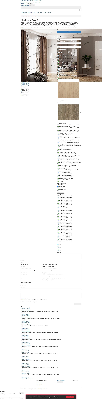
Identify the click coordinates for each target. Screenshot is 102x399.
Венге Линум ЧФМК (69, 64)
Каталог (22, 0)
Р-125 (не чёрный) (68, 236)
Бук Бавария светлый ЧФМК (74, 59)
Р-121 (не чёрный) (68, 230)
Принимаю (70, 396)
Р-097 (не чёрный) (68, 195)
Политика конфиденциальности (41, 388)
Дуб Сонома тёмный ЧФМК (69, 118)
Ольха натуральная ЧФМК (73, 143)
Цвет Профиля (60, 184)
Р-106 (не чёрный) (68, 208)
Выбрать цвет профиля (61, 183)
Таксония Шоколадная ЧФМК (74, 155)
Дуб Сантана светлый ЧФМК (74, 124)
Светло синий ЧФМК (69, 176)
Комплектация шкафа (61, 242)
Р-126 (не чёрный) (68, 237)
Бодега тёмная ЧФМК (70, 58)
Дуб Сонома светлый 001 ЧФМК (68, 128)
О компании (36, 0)
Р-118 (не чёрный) (68, 226)
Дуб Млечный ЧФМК (69, 78)
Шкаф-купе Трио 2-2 (25, 350)
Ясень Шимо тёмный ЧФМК (73, 165)
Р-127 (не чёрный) (68, 239)
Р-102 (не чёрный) (68, 203)
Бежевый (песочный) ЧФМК (73, 169)
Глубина (58, 41)
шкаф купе (22, 378)
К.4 (60, 249)
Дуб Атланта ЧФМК (69, 73)
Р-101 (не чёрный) (68, 201)
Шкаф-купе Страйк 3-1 (25, 336)
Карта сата (38, 385)
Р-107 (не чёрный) (68, 210)
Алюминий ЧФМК (68, 166)
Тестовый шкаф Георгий (26, 322)
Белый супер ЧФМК (69, 178)
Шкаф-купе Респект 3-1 (26, 308)
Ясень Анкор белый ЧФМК (73, 158)
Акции (25, 0)
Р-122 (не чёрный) (68, 232)
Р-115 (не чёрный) (68, 222)
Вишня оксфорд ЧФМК (71, 70)
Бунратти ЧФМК (67, 61)
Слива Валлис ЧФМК (70, 149)
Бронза (62, 190)
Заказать (69, 32)
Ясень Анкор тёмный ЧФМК (73, 160)
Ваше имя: (23, 287)
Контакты (40, 0)
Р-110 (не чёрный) (68, 214)
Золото (62, 187)
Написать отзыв (78, 304)
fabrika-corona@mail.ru (25, 5)
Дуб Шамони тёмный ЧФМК (73, 131)
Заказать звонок (29, 3)
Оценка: (22, 301)
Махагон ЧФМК (67, 136)
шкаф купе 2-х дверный (29, 378)
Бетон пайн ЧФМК (68, 55)
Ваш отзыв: (23, 291)
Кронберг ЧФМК (67, 134)
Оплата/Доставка (30, 0)
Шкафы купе (24, 12)
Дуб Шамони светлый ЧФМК (74, 130)
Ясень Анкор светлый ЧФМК (74, 159)
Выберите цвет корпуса (61, 49)
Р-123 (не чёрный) (68, 233)
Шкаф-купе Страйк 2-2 (25, 364)
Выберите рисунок (60, 192)
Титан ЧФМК (65, 179)
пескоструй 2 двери (60, 194)
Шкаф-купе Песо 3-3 (25, 371)
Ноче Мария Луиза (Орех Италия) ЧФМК (69, 140)
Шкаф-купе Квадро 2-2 (25, 315)
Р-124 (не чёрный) (68, 235)
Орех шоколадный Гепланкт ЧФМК (69, 146)
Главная (23, 15)
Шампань (64, 189)
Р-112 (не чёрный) (68, 217)
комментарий (59, 252)
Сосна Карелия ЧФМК (71, 150)
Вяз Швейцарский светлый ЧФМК (69, 72)
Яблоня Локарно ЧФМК (71, 156)
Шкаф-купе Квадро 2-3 (25, 329)
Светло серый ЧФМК (70, 175)
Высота (58, 45)
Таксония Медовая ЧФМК (72, 153)
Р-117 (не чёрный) (68, 224)
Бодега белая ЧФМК (69, 56)
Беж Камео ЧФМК (68, 168)
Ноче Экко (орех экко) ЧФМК (74, 142)
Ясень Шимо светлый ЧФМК (74, 163)
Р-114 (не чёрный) (68, 220)
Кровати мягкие (39, 12)
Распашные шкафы (31, 12)
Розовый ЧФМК (67, 172)
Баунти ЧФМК (66, 54)
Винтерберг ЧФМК (68, 68)
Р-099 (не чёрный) (68, 198)
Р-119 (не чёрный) (68, 227)
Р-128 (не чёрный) (68, 240)
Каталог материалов (47, 12)
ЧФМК (61, 52)
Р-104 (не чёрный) (68, 206)
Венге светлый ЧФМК (70, 65)
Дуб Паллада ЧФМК (69, 95)
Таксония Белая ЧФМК (71, 152)
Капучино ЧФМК (67, 171)
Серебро (63, 186)
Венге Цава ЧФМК (68, 67)
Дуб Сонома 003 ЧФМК (71, 126)
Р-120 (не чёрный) (68, 229)
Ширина (58, 37)
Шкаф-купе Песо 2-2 (34, 15)
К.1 (60, 244)
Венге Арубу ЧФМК (69, 62)
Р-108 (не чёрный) (68, 211)
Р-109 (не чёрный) (68, 213)
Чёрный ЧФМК (66, 181)
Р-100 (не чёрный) (68, 200)
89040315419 (23, 3)
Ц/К (57, 50)
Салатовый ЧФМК (68, 173)
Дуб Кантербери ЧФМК (71, 76)
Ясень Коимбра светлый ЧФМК (75, 162)
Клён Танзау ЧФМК (69, 133)
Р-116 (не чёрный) (68, 223)
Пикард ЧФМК (66, 147)
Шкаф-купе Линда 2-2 (25, 357)
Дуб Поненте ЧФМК (69, 75)
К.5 (60, 250)
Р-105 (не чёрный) (68, 207)
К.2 (60, 246)
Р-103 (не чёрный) (68, 204)
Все (58, 52)
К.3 (60, 247)
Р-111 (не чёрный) (68, 216)
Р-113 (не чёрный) (68, 219)
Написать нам (32, 5)
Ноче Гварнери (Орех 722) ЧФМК (69, 138)
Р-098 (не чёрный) (68, 197)
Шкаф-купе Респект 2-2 (26, 343)
